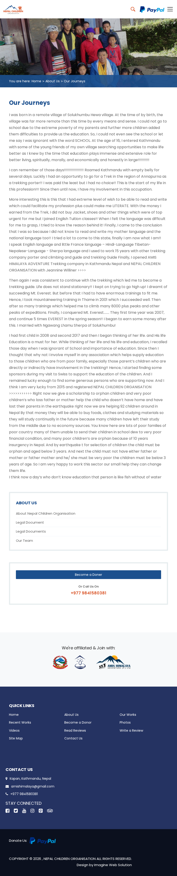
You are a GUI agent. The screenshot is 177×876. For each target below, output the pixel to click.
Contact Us (73, 738)
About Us (52, 81)
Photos (125, 722)
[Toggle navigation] (169, 9)
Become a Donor (77, 722)
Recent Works (20, 722)
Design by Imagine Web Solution (104, 864)
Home (36, 81)
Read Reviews (75, 730)
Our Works (128, 714)
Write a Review (131, 730)
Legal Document (30, 522)
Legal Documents (31, 531)
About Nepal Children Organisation (45, 513)
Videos (14, 730)
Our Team (24, 540)
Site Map (16, 738)
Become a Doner (88, 574)
